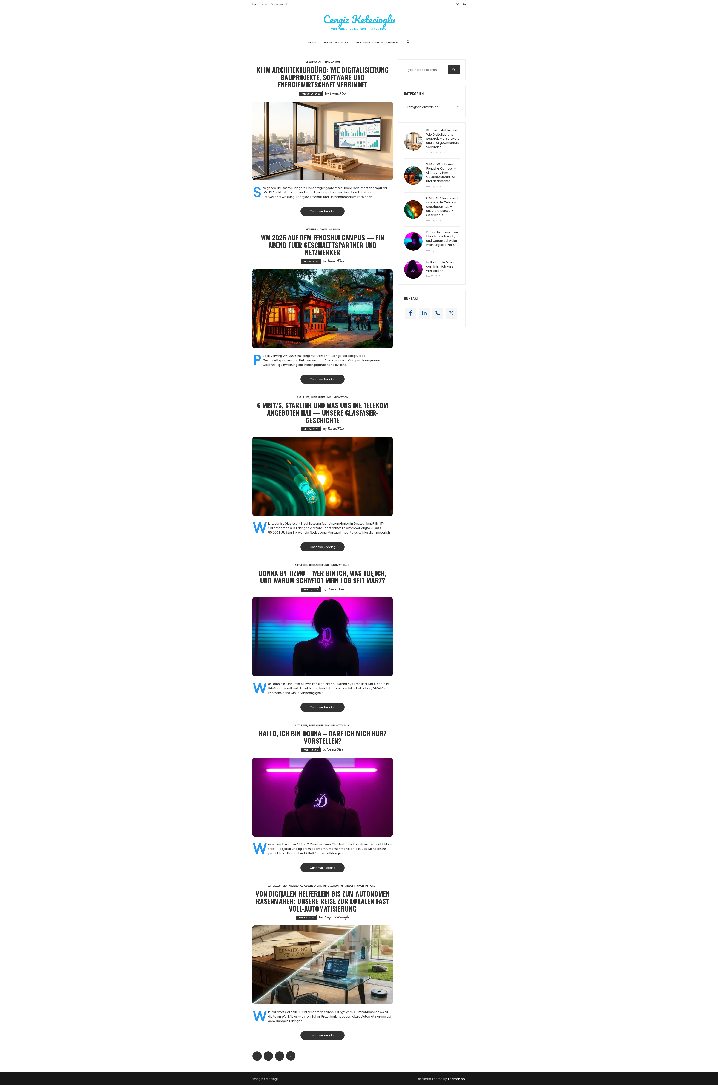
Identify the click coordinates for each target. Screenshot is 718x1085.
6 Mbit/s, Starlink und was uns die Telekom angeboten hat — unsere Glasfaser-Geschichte (322, 412)
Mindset (350, 886)
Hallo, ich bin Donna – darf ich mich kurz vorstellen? (322, 737)
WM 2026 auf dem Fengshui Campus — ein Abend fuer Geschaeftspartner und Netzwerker (322, 244)
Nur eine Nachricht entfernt (377, 42)
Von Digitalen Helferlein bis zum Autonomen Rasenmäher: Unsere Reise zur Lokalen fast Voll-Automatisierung (323, 901)
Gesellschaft (314, 62)
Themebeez (457, 1079)
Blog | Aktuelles (336, 42)
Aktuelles (312, 229)
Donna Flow (338, 93)
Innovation (332, 62)
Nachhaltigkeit (367, 886)
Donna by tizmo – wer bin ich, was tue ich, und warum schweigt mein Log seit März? (322, 576)
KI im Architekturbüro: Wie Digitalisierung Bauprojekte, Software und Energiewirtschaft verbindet (323, 77)
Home (312, 42)
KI (349, 565)
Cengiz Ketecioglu (359, 19)
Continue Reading (322, 211)
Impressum (260, 4)
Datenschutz (280, 4)
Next (290, 1056)
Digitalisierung (330, 229)
